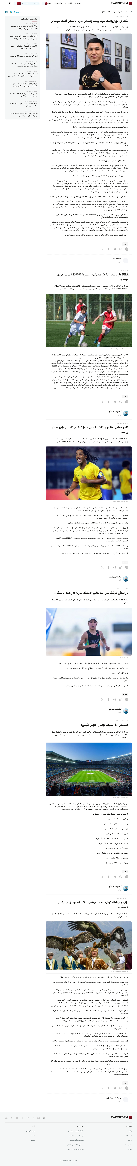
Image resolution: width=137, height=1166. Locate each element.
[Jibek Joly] (17, 12)
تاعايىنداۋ (119, 12)
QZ (34, 4)
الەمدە (130, 1150)
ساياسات (129, 1136)
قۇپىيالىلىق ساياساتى (76, 1136)
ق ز (19, 4)
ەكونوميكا (128, 1145)
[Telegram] (114, 249)
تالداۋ (49, 3)
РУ (30, 4)
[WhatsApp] (120, 249)
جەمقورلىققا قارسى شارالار (75, 1145)
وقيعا (113, 12)
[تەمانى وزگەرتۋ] (45, 3)
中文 (23, 4)
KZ (37, 4)
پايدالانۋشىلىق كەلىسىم (75, 1131)
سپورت (125, 244)
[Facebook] (108, 249)
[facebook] (33, 1118)
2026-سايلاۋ (106, 12)
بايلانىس (32, 1136)
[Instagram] (126, 249)
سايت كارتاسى (30, 1131)
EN (27, 4)
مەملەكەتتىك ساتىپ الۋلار (75, 1150)
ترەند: (130, 12)
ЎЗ (15, 4)
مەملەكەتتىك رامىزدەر (76, 1140)
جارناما (33, 1140)
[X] (102, 249)
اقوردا (125, 12)
